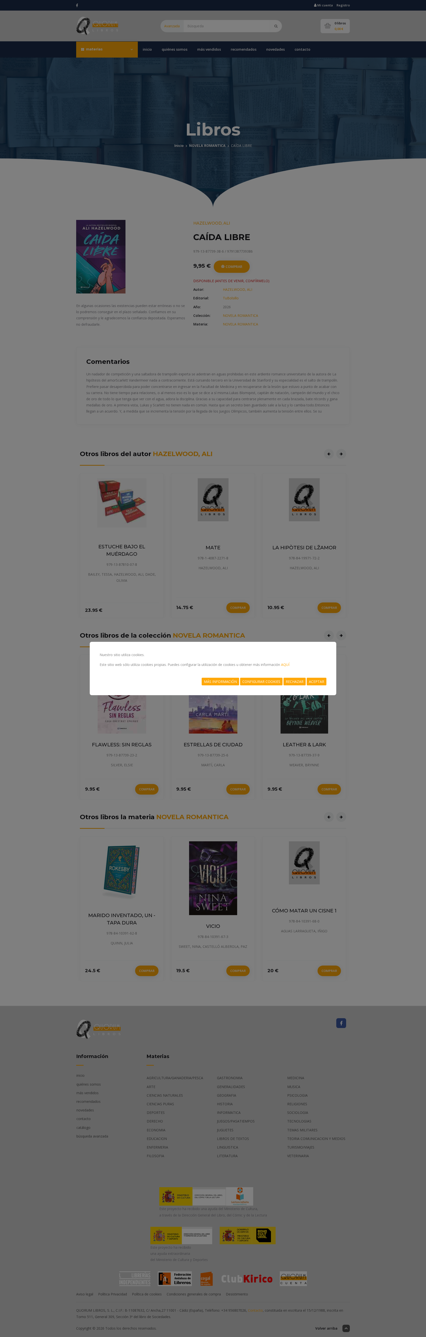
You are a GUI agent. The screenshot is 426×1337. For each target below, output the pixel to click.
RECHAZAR (294, 681)
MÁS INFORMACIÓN (220, 681)
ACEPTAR (316, 681)
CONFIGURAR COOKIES (261, 681)
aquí (285, 664)
